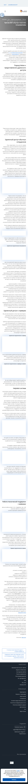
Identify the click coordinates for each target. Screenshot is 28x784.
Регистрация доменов (20, 676)
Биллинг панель (19, 727)
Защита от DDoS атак (21, 669)
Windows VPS (23, 684)
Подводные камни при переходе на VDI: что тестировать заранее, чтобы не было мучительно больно (14, 656)
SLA (25, 709)
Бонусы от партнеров (21, 694)
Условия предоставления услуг (18, 700)
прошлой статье (22, 612)
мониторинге (15, 54)
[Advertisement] (14, 111)
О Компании (23, 698)
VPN (25, 680)
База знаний (23, 696)
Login (5, 4)
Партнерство (23, 692)
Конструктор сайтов (21, 672)
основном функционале (17, 52)
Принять (14, 779)
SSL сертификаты (22, 678)
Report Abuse (23, 711)
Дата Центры (23, 707)
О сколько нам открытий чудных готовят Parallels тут (15, 650)
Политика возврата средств (19, 705)
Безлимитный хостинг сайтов (19, 667)
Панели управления (21, 674)
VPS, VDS (24, 682)
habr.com (24, 637)
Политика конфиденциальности (18, 702)
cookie (18, 770)
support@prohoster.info (12, 4)
